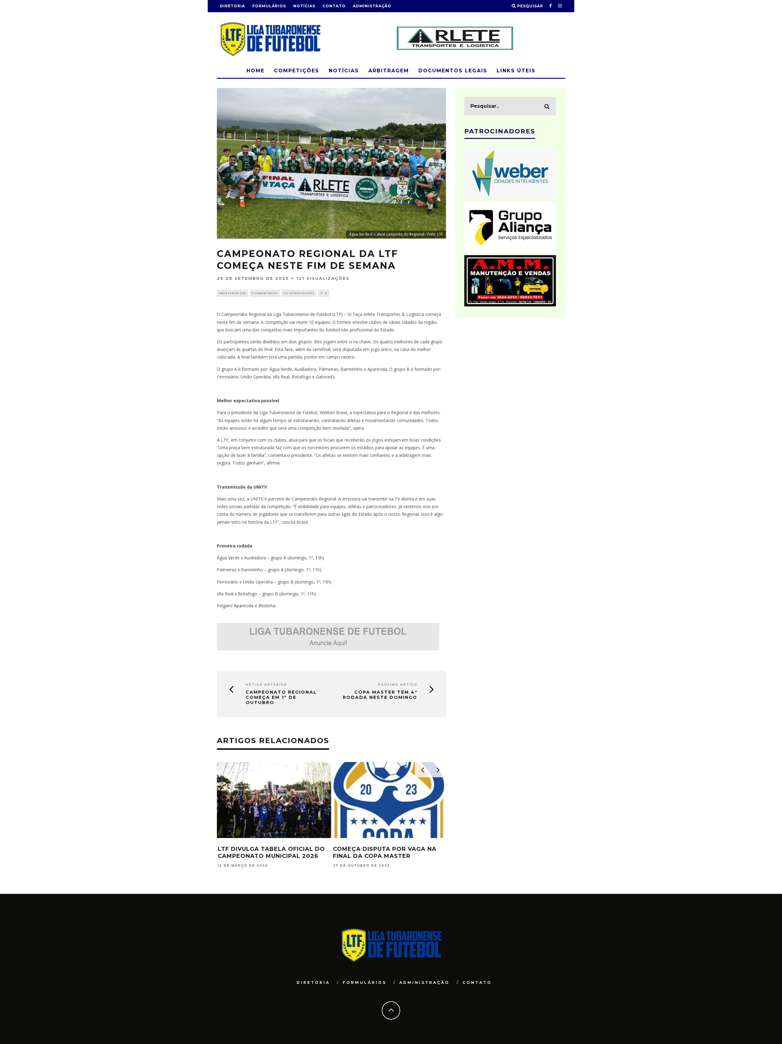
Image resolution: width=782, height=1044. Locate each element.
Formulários (269, 6)
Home (256, 71)
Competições (296, 71)
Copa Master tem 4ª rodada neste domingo (380, 695)
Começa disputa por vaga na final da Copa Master (385, 852)
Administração (372, 6)
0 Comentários (265, 293)
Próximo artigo (397, 685)
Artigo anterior (266, 685)
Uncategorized (232, 293)
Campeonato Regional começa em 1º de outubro (281, 697)
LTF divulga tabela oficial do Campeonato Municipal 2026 (271, 852)
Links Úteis (516, 71)
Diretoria (232, 6)
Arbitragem (388, 71)
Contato (334, 6)
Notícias (304, 6)
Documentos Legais (452, 71)
